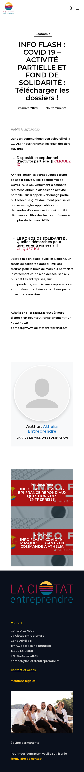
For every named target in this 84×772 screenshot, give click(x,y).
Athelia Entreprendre (43, 429)
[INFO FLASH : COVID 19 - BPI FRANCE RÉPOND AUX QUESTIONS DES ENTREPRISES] (42, 493)
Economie (43, 34)
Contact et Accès (23, 670)
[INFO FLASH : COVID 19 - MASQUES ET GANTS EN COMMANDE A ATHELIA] (42, 542)
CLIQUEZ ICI (28, 249)
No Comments (56, 108)
